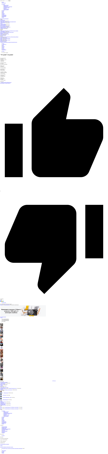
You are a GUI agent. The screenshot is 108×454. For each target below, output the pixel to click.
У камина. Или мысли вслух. (12, 388)
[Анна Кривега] (1, 342)
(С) (0, 406)
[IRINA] (1, 365)
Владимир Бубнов (3, 388)
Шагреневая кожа (5, 399)
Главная (3, 51)
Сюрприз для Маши (3, 24)
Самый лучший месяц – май (7, 397)
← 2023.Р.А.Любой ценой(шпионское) (5, 82)
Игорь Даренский (2, 25)
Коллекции (6, 18)
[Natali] (1, 377)
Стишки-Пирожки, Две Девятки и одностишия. (11, 407)
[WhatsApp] (2, 301)
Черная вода (2, 402)
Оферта (1, 445)
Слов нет (1, 385)
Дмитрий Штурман (3, 403)
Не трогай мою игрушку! (4, 382)
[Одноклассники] (1, 301)
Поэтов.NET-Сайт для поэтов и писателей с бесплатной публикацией (12, 448)
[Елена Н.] (1, 351)
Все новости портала (3, 41)
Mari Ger (1, 384)
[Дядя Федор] (1, 371)
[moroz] (1, 368)
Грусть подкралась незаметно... (4, 26)
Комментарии (4, 302)
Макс (1, 395)
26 (6, 37)
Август (1, 23)
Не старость (4, 395)
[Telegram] (3, 301)
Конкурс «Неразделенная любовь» (5, 38)
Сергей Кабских (2, 31)
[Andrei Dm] (1, 345)
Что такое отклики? (3, 35)
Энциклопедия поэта (14, 42)
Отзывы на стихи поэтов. (8, 389)
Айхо (1, 34)
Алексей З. (1, 28)
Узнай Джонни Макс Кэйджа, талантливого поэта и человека (9, 30)
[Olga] (1, 362)
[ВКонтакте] (0, 301)
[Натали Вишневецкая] (1, 354)
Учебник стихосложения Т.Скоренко (5, 42)
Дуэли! (1, 317)
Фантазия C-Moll (2, 404)
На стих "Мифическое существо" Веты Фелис (7, 32)
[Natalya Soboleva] (1, 325)
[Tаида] (1, 334)
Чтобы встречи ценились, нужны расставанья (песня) (8, 21)
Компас (1, 401)
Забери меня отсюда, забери (4, 27)
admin (1, 37)
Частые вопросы (2, 18)
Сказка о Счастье (2, 383)
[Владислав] (1, 374)
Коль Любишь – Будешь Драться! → (5, 83)
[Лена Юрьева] (1, 348)
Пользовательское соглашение (4, 444)
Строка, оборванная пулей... (4, 387)
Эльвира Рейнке (2, 22)
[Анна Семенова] (1, 328)
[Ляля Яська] (1, 331)
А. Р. (1, 300)
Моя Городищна (2, 20)
